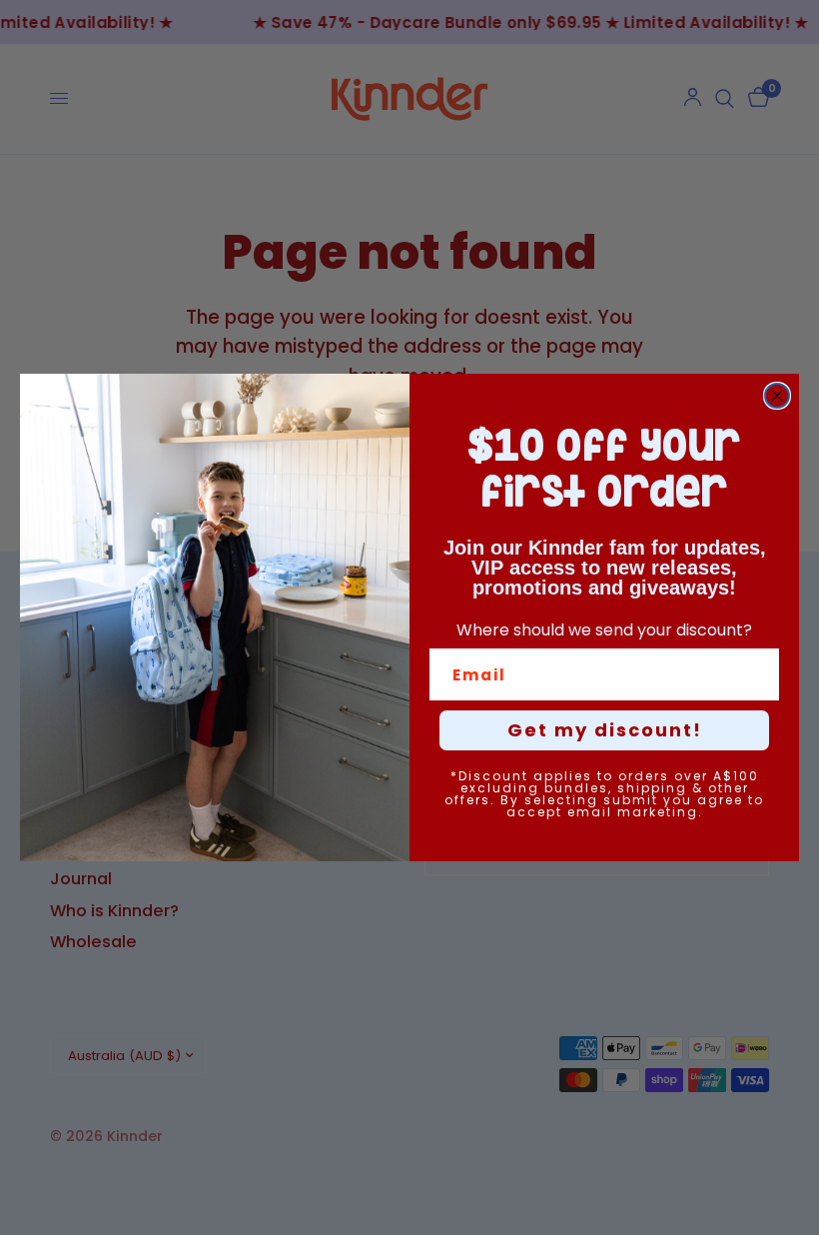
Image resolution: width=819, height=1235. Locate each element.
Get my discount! (604, 729)
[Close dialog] (777, 396)
